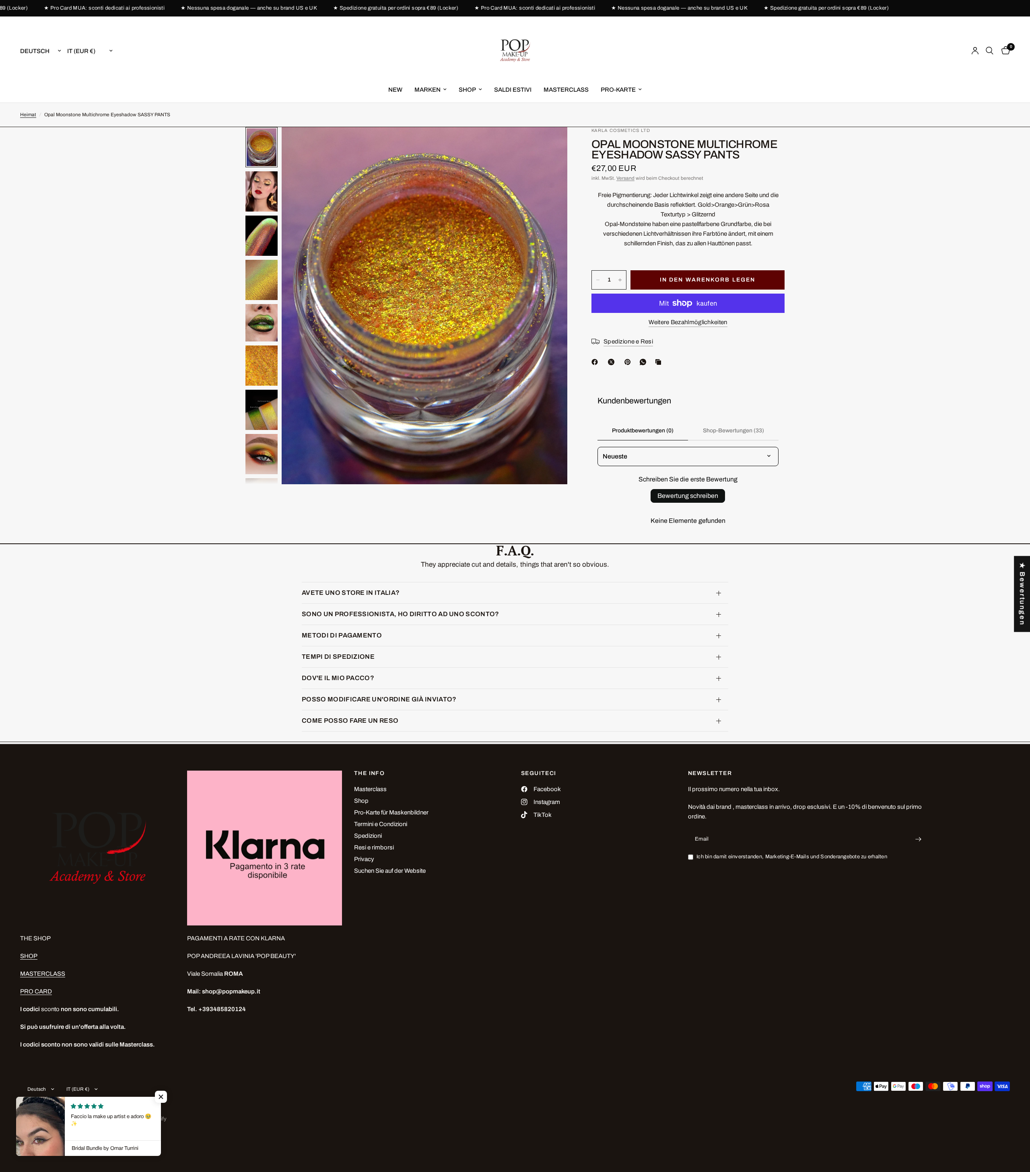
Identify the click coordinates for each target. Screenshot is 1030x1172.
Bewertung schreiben (687, 495)
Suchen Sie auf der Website (390, 871)
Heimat (28, 114)
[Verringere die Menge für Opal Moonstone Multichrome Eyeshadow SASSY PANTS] (598, 280)
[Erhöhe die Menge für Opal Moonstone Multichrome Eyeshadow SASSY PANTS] (620, 280)
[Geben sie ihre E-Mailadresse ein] (919, 839)
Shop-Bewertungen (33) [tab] (733, 431)
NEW (395, 89)
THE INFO (369, 773)
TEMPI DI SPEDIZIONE (338, 656)
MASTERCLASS (566, 89)
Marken (427, 89)
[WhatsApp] (644, 362)
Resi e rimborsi (374, 847)
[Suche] (989, 51)
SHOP (467, 89)
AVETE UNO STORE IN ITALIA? (351, 592)
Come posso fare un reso (350, 720)
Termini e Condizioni (380, 824)
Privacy (364, 859)
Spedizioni (368, 836)
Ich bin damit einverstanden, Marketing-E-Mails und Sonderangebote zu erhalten (791, 856)
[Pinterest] (629, 362)
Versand (625, 178)
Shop (361, 801)
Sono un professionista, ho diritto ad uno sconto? (400, 614)
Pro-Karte (618, 89)
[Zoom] (550, 144)
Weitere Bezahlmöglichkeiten (688, 322)
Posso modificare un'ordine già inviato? (379, 699)
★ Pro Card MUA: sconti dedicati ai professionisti (69, 8)
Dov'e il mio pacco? (338, 677)
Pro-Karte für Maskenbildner (391, 812)
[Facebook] (596, 362)
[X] (613, 362)
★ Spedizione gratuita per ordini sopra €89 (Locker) (361, 8)
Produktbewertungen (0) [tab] (643, 431)
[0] (1003, 51)
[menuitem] (395, 90)
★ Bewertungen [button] (1022, 593)
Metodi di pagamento (342, 635)
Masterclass (370, 789)
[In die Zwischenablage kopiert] (660, 362)
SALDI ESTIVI (512, 89)
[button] (161, 1097)
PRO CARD (36, 991)
